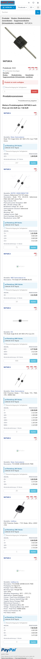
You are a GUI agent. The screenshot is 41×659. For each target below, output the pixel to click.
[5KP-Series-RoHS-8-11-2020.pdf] (33, 68)
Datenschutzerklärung (7, 658)
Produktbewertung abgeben (27, 101)
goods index (5, 654)
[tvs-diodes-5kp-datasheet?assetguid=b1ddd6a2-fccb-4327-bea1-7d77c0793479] (36, 68)
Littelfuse (13, 521)
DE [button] (31, 7)
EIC (12, 332)
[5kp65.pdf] (29, 68)
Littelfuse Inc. (15, 582)
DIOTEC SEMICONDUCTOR (19, 193)
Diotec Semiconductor (17, 137)
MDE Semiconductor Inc (18, 278)
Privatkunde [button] (21, 7)
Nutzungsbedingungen (21, 658)
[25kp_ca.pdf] (35, 308)
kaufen (34, 91)
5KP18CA (7, 113)
